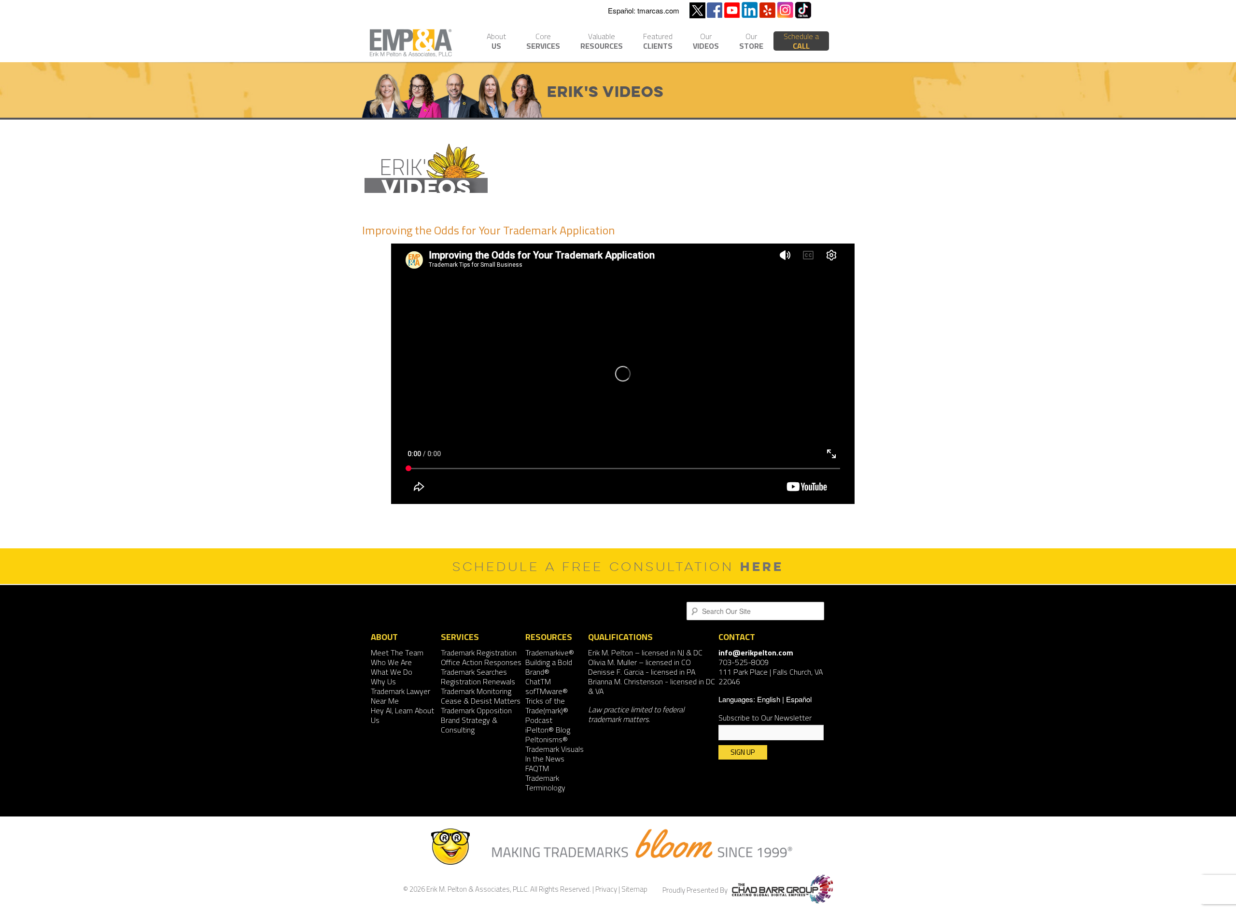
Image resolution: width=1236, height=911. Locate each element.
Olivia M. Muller (612, 662)
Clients (658, 42)
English (768, 699)
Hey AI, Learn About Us (402, 715)
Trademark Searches (474, 672)
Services (543, 42)
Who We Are (391, 662)
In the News (544, 758)
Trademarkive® (549, 652)
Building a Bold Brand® (548, 667)
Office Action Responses (481, 662)
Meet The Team (397, 652)
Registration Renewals (478, 681)
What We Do (391, 672)
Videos (706, 42)
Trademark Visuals (554, 749)
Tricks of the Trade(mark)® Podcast (546, 710)
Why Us (383, 681)
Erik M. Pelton (610, 652)
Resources (601, 42)
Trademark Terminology (545, 782)
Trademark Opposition (476, 710)
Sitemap (634, 889)
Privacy (606, 889)
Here (762, 566)
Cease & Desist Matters (480, 701)
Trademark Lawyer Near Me (400, 696)
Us (496, 42)
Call (801, 41)
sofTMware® (546, 691)
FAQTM (537, 768)
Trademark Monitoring (476, 691)
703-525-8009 (743, 662)
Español (799, 699)
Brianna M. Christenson (625, 681)
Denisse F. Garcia (616, 672)
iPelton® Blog (547, 729)
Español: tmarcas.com (643, 10)
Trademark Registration (479, 652)
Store (751, 42)
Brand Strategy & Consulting (469, 724)
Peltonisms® (546, 739)
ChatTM (538, 681)
